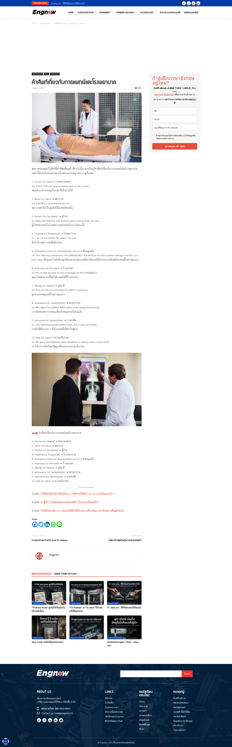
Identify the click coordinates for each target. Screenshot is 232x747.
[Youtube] (198, 3)
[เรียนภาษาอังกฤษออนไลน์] (44, 12)
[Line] (59, 524)
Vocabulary (55, 74)
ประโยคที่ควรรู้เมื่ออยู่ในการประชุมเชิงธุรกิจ (125, 540)
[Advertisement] (116, 49)
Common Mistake (77, 638)
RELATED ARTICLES (41, 573)
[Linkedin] (194, 3)
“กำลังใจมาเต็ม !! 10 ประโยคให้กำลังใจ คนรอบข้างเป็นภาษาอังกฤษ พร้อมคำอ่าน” (82, 510)
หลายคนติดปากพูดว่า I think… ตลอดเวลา (122, 644)
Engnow (53, 554)
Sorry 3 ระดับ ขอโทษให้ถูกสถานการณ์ (66, 3)
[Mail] (56, 720)
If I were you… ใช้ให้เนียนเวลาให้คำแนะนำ (124, 607)
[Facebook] (184, 3)
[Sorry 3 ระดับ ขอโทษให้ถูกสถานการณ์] (49, 627)
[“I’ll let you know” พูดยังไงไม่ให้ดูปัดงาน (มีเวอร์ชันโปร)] (49, 593)
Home (34, 23)
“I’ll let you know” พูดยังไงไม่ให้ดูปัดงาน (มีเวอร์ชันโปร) (48, 609)
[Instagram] (189, 3)
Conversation (45, 23)
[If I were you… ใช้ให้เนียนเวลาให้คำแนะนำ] (124, 593)
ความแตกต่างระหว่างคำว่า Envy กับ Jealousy (50, 540)
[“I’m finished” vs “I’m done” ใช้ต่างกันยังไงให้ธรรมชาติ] (86, 593)
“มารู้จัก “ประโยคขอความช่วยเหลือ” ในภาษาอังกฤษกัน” (69, 502)
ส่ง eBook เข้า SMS (175, 146)
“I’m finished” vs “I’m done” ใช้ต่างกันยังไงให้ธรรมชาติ (86, 609)
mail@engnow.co (64, 713)
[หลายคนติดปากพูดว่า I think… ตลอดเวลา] (124, 627)
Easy (46, 74)
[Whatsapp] (53, 524)
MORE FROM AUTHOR (66, 573)
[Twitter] (41, 524)
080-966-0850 (62, 708)
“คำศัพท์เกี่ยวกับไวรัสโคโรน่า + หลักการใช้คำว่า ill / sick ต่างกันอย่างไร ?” (77, 493)
